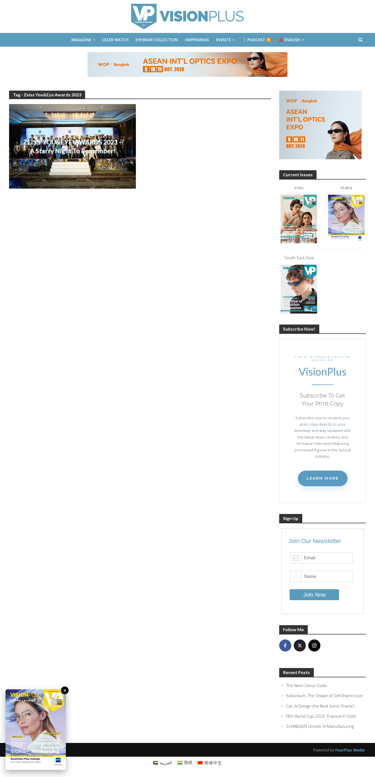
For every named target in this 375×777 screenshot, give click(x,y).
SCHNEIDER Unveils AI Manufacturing (320, 726)
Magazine (81, 39)
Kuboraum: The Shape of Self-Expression (324, 695)
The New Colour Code (306, 685)
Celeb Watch (115, 39)
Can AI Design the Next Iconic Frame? (320, 706)
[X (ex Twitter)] (300, 645)
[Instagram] (314, 645)
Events (223, 39)
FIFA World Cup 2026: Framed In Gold (321, 716)
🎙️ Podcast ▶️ (256, 39)
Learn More (323, 478)
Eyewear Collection (157, 39)
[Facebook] (285, 645)
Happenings (197, 39)
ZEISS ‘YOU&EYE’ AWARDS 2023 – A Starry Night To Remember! (72, 146)
